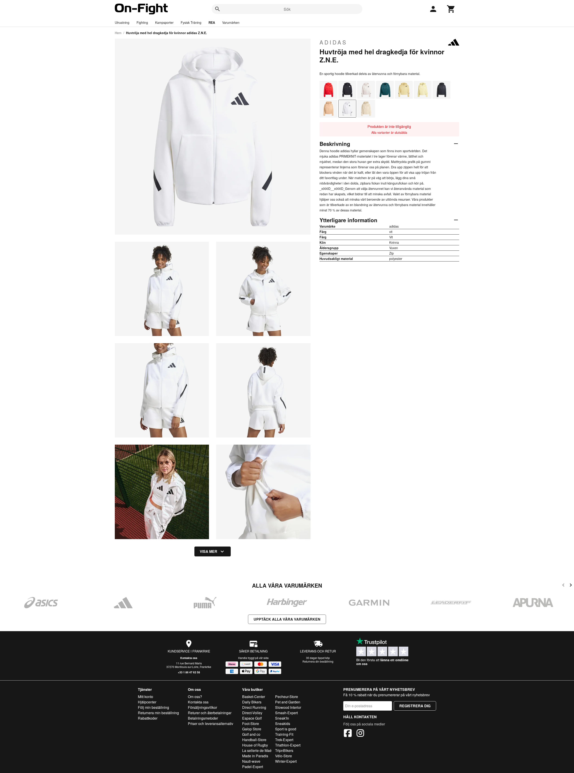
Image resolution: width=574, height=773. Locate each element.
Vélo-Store (283, 755)
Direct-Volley (252, 712)
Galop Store (251, 728)
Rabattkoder (147, 718)
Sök (287, 9)
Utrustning (122, 22)
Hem (118, 33)
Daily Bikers (251, 702)
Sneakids (282, 723)
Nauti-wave (251, 761)
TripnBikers (284, 750)
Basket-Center (253, 696)
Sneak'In (282, 718)
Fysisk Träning (191, 22)
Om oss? (195, 696)
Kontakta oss (188, 658)
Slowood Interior (288, 707)
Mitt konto (145, 696)
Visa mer (208, 551)
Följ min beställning (153, 707)
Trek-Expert (284, 739)
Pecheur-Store (286, 696)
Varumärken (230, 22)
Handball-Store (254, 739)
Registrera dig (414, 705)
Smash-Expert (286, 712)
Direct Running (254, 707)
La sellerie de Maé (257, 750)
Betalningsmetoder (203, 718)
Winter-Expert (286, 761)
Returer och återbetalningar (209, 712)
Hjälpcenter (147, 702)
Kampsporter (164, 22)
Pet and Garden (287, 702)
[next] (570, 586)
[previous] (563, 586)
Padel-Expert (252, 766)
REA (212, 22)
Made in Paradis (255, 755)
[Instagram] (360, 734)
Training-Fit (284, 734)
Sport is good (285, 728)
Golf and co (251, 734)
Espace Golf (252, 718)
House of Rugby (255, 745)
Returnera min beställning (158, 712)
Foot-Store (250, 723)
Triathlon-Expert (287, 745)
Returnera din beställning (317, 661)
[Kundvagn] (451, 8)
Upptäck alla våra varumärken (287, 619)
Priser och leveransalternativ (210, 723)
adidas (333, 42)
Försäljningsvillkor (202, 707)
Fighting (142, 22)
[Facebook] (347, 734)
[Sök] (217, 9)
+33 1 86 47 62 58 (189, 672)
